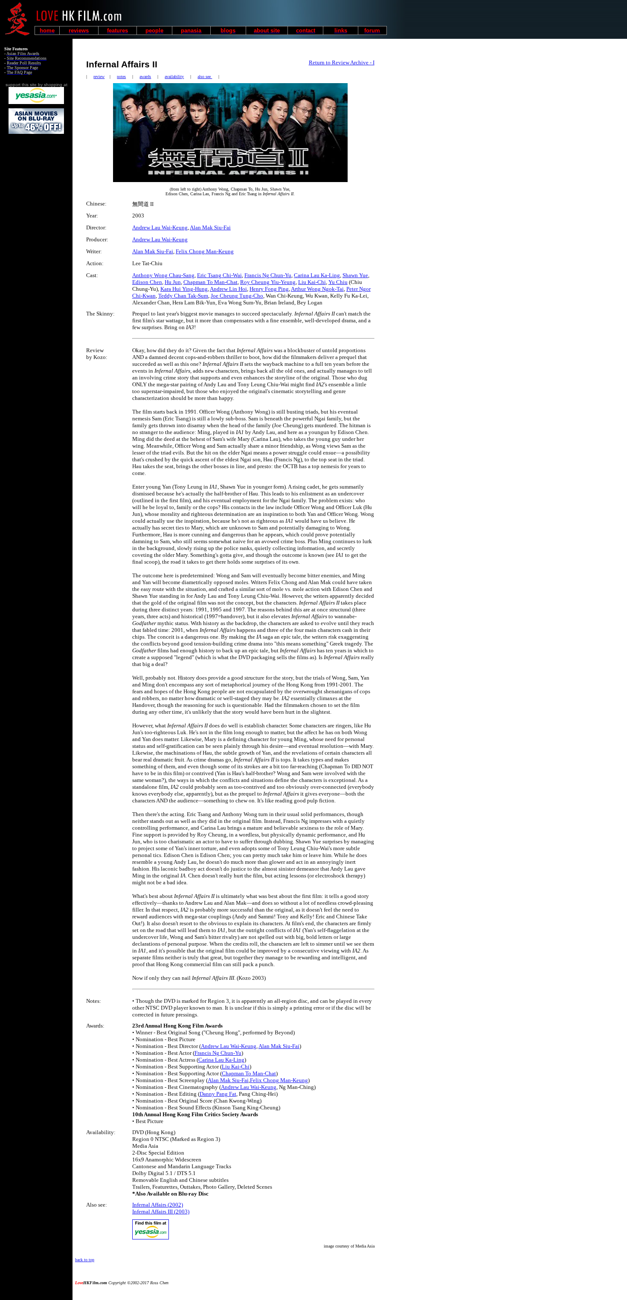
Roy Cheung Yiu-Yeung (268, 282)
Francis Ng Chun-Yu (267, 275)
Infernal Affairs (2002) (157, 1205)
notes (121, 76)
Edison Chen (147, 282)
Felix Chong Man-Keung (205, 251)
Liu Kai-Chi (312, 282)
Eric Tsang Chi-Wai (219, 275)
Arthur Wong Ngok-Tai (317, 289)
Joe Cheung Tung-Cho (237, 295)
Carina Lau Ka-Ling (317, 275)
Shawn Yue (355, 275)
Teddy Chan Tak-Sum (183, 295)
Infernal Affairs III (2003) (160, 1211)
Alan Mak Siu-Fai (210, 227)
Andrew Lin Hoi (228, 289)
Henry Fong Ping (269, 289)
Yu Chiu (338, 282)
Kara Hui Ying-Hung (184, 289)
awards (145, 76)
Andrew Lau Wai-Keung (160, 227)
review (98, 76)
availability (174, 76)
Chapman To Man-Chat (210, 282)
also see (204, 76)
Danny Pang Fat (218, 1094)
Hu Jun (173, 282)
